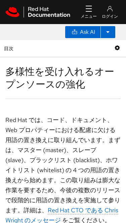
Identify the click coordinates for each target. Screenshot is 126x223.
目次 (9, 48)
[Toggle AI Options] (107, 32)
